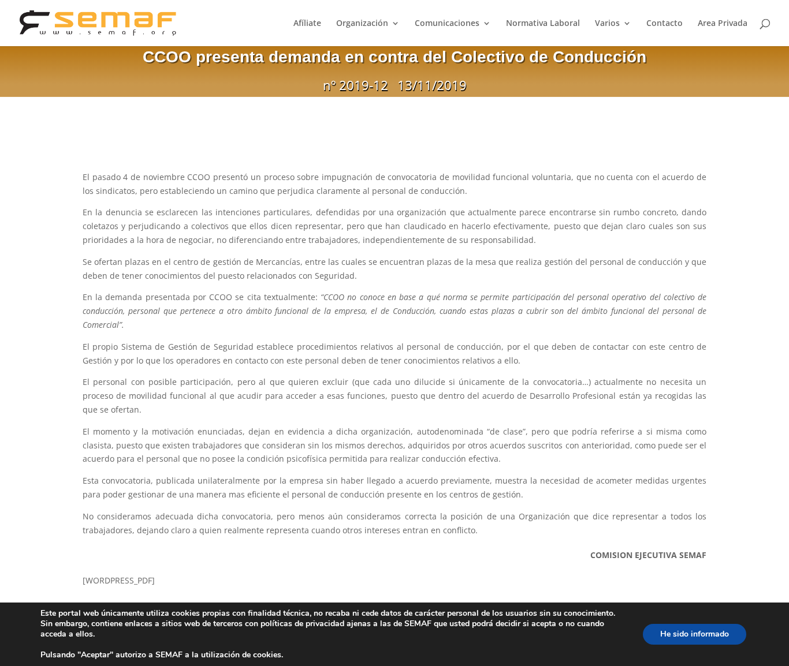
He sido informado (694, 633)
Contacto (664, 23)
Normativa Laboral (543, 23)
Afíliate (307, 23)
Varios (607, 23)
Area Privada (722, 23)
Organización (362, 23)
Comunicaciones (447, 23)
